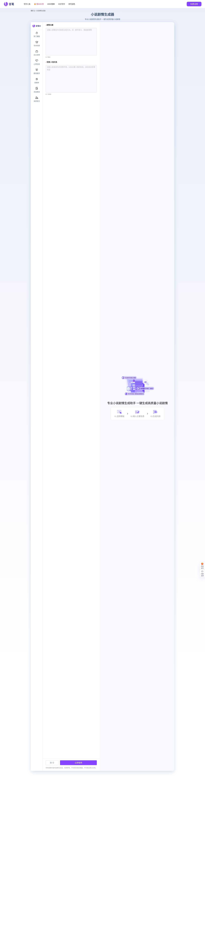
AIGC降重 (51, 4)
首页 (32, 11)
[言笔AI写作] (11, 4)
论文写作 (61, 4)
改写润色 (71, 4)
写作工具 (27, 4)
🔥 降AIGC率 (39, 4)
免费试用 (194, 4)
